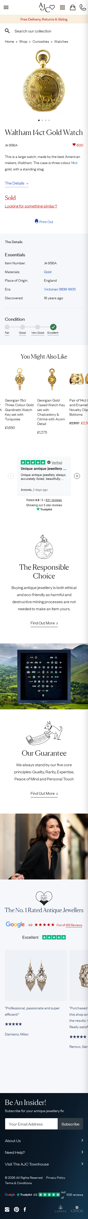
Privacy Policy (55, 1177)
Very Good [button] (37, 332)
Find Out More (43, 622)
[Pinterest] (16, 1209)
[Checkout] (72, 7)
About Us (13, 1140)
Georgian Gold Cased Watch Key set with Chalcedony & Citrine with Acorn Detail (51, 412)
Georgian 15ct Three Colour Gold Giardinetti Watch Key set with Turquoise (19, 409)
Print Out (46, 221)
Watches (61, 41)
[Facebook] (25, 1209)
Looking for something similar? (31, 205)
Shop (23, 41)
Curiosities (41, 41)
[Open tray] (62, 7)
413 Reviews (74, 924)
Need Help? (15, 1152)
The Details (14, 183)
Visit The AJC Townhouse (27, 1164)
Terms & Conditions (18, 1182)
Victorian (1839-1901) (60, 288)
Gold (47, 271)
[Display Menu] (5, 7)
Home (9, 41)
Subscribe (70, 1123)
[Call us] (83, 7)
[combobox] (44, 30)
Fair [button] (7, 332)
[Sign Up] (52, 7)
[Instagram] (7, 1209)
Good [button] (22, 332)
